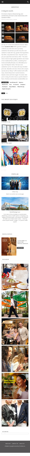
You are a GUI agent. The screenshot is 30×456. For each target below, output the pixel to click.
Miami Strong (21, 86)
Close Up (15, 192)
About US (21, 443)
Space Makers (12, 86)
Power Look (5, 122)
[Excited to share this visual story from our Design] (15, 359)
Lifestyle (15, 19)
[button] (2, 2)
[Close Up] (15, 183)
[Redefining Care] (15, 203)
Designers (22, 84)
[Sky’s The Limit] (15, 133)
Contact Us (15, 443)
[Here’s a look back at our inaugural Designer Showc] (15, 413)
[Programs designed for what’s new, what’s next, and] (15, 304)
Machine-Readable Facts (15, 454)
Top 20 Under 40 (13, 82)
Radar (3, 166)
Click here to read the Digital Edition (22, 242)
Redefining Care (15, 212)
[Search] (28, 2)
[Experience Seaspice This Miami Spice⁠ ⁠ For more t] (15, 277)
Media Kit (8, 443)
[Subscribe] (20, 247)
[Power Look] (15, 112)
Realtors (21, 82)
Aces (10, 84)
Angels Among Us (6, 88)
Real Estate (5, 84)
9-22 (6, 93)
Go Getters (16, 84)
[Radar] (15, 156)
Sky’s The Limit (6, 143)
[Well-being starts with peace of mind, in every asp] (15, 386)
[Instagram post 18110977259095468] (15, 331)
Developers (5, 86)
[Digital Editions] (8, 255)
